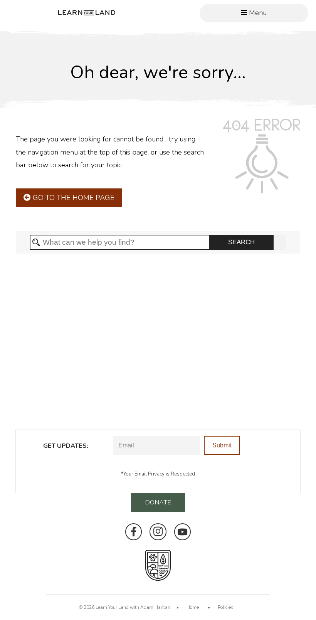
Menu (257, 13)
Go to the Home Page (72, 198)
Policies (226, 607)
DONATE (158, 502)
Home (193, 607)
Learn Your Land (112, 607)
